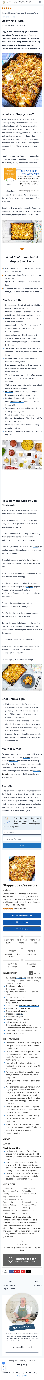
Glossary (23, 1361)
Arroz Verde (37, 1283)
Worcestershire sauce (29, 1005)
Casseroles (10, 17)
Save (22, 846)
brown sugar (24, 1008)
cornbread (13, 761)
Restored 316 (22, 1376)
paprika (19, 1014)
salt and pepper (13, 1022)
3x (39, 973)
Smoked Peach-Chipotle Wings (8, 1285)
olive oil (21, 986)
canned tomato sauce (24, 1000)
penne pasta (20, 978)
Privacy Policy (22, 1365)
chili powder (21, 1011)
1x (31, 973)
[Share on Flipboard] (23, 1271)
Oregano (9, 391)
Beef (3, 17)
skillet (35, 547)
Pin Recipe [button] (23, 929)
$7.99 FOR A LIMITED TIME (29, 188)
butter (14, 1033)
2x (35, 973)
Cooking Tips (12, 1361)
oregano (29, 586)
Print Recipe (23, 922)
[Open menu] (40, 2)
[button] (3, 8)
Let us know (20, 1261)
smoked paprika (17, 401)
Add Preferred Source (23, 916)
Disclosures (32, 1361)
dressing (26, 757)
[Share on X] (28, 1271)
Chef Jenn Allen (9, 25)
